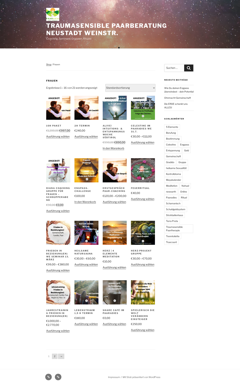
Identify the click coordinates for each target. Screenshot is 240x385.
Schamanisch (173, 203)
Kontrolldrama (173, 174)
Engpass (184, 144)
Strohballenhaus (174, 215)
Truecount (171, 242)
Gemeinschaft (173, 156)
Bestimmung (173, 138)
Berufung (171, 132)
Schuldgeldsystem (175, 209)
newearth (171, 191)
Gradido (170, 162)
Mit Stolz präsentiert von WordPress (141, 377)
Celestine (171, 144)
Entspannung (173, 150)
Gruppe (182, 162)
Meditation (171, 185)
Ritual (184, 197)
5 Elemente (172, 127)
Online (183, 191)
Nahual (185, 185)
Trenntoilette (172, 236)
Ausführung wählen (58, 136)
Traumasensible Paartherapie (174, 229)
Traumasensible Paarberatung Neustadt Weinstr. (106, 29)
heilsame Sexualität (176, 168)
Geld (186, 150)
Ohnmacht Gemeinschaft (177, 97)
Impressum (114, 377)
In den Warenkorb (113, 148)
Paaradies (171, 197)
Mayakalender (173, 179)
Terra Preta (172, 221)
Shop (48, 64)
